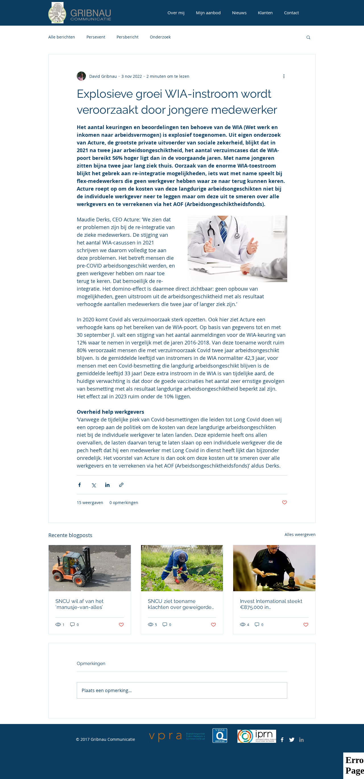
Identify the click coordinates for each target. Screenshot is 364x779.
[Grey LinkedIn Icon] (301, 740)
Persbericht (127, 37)
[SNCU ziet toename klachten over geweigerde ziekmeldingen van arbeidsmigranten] (182, 568)
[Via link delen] (121, 485)
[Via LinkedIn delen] (107, 485)
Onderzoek (160, 37)
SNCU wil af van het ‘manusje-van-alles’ (79, 604)
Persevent (95, 37)
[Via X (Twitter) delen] (93, 485)
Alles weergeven (300, 534)
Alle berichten (61, 37)
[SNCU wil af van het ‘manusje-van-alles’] (90, 568)
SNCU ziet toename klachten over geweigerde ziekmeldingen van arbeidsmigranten (180, 604)
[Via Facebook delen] (79, 485)
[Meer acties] (283, 76)
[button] (308, 37)
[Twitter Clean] (292, 740)
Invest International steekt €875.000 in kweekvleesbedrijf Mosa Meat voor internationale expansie (271, 604)
